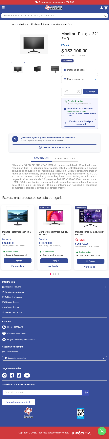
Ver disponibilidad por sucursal (81, 122)
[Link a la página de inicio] (13, 24)
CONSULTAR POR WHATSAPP (56, 147)
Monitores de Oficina (40, 24)
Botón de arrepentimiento (18, 402)
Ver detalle (16, 266)
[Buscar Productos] (106, 15)
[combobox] (54, 15)
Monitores (23, 24)
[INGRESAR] (102, 8)
